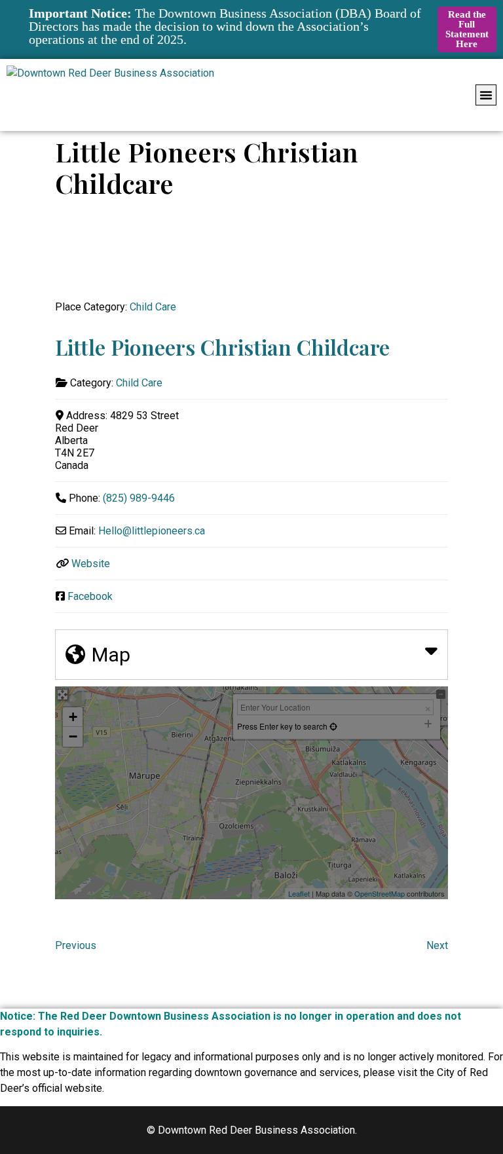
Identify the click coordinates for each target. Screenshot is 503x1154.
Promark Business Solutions (274, 1143)
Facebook (90, 596)
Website (90, 563)
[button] (485, 94)
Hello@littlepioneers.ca (151, 531)
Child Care (153, 307)
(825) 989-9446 (139, 498)
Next (437, 945)
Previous (75, 945)
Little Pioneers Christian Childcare (222, 347)
